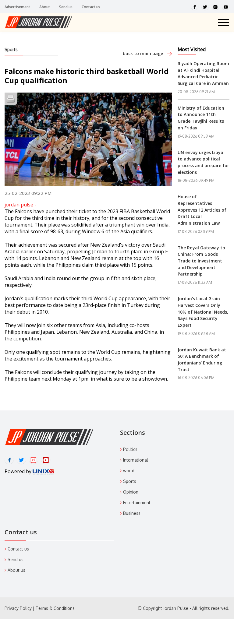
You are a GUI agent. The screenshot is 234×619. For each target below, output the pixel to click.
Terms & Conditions (55, 608)
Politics (130, 449)
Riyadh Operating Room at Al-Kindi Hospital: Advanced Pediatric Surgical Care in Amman (203, 73)
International (135, 459)
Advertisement (17, 6)
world (128, 470)
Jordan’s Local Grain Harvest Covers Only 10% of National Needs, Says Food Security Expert (203, 312)
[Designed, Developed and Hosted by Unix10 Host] (43, 471)
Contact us (91, 6)
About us (16, 570)
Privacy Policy (18, 608)
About (44, 6)
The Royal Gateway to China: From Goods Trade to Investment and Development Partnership (201, 261)
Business (131, 513)
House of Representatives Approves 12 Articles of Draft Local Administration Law (202, 210)
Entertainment (137, 502)
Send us (66, 6)
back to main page (143, 53)
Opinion (130, 491)
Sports (11, 49)
